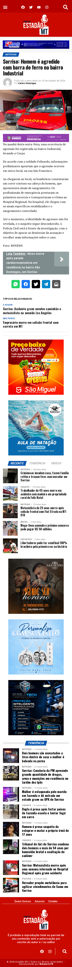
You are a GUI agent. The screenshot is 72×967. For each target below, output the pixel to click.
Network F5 (46, 964)
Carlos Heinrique (27, 83)
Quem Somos (22, 901)
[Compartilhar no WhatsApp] (15, 285)
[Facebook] (41, 951)
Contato (53, 901)
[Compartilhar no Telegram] (46, 285)
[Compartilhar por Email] (56, 285)
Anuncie (39, 901)
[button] (5, 7)
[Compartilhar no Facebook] (26, 285)
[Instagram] (49, 951)
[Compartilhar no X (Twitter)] (36, 285)
